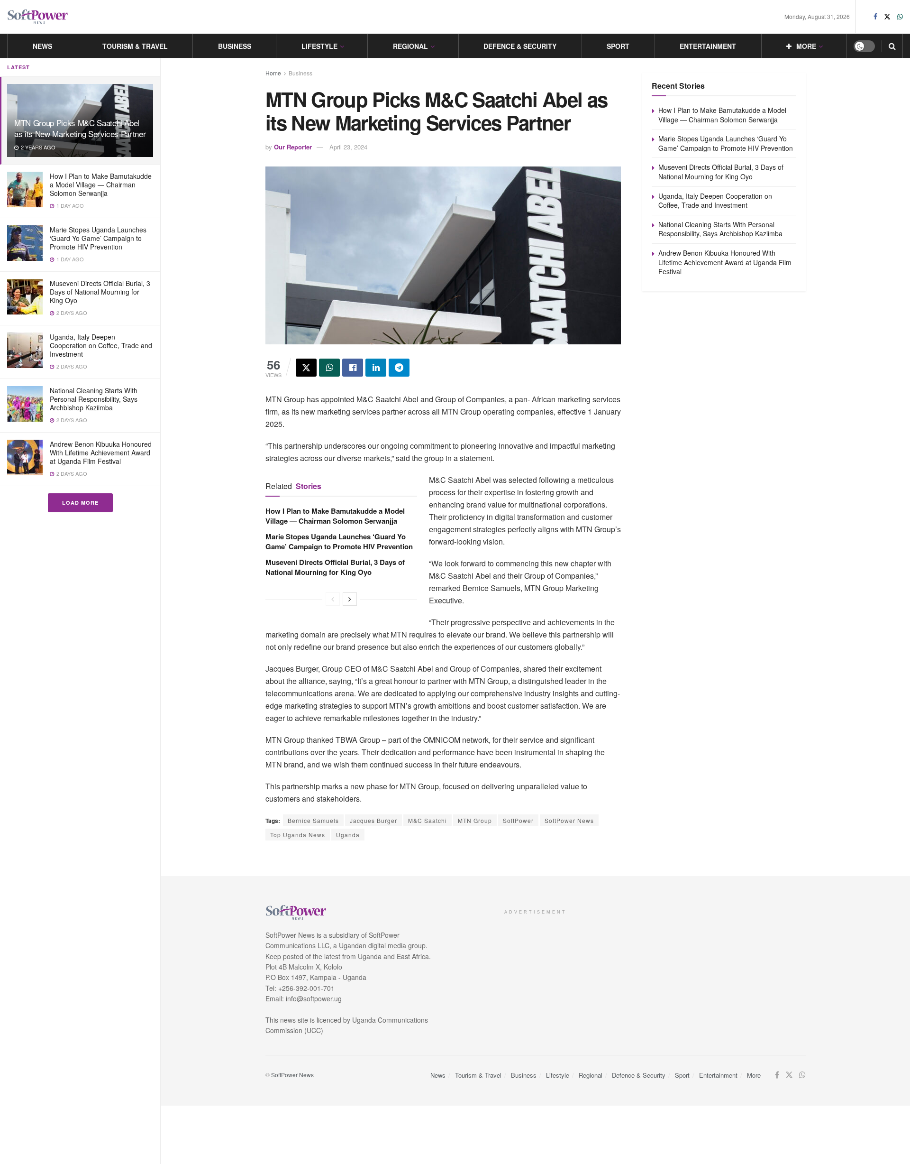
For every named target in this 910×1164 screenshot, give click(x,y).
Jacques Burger (373, 820)
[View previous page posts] (333, 599)
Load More (80, 502)
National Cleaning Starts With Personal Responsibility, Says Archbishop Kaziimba (93, 399)
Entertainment (708, 46)
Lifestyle (319, 46)
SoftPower (518, 820)
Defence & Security (519, 46)
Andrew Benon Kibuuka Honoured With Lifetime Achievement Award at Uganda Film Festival (101, 452)
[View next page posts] (350, 599)
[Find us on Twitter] (887, 16)
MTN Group (475, 820)
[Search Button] (892, 46)
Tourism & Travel (135, 46)
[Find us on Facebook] (875, 16)
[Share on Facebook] (352, 368)
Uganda (348, 835)
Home (273, 73)
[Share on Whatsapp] (329, 368)
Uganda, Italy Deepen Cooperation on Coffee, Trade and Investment (101, 345)
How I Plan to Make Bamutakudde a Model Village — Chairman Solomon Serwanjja (101, 184)
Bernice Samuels (313, 820)
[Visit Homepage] (38, 17)
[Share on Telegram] (399, 368)
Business (234, 46)
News (42, 46)
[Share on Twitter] (306, 368)
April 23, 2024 (348, 146)
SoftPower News (569, 820)
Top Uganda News (297, 835)
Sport (618, 46)
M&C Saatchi (427, 820)
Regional (410, 46)
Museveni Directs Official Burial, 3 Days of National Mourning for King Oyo (100, 291)
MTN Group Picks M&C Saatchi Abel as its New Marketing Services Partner (80, 128)
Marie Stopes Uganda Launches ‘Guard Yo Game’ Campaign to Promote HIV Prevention (98, 238)
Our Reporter (293, 146)
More (806, 46)
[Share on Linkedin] (375, 368)
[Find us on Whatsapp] (900, 16)
